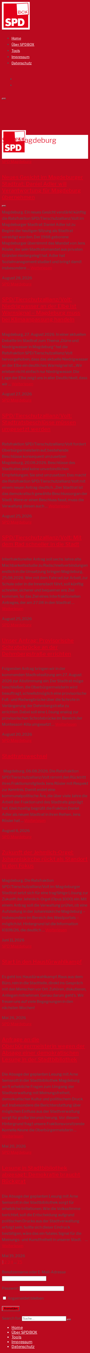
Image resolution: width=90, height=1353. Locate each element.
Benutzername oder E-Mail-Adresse (34, 1272)
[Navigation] (4, 206)
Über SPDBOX (23, 44)
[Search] (4, 98)
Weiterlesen (41, 268)
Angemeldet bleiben (25, 1298)
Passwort (10, 1288)
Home (16, 38)
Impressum (21, 57)
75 (19, 1262)
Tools (16, 51)
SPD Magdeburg (17, 161)
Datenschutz (22, 63)
